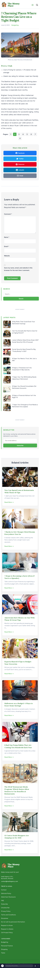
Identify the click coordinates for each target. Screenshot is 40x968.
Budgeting (15, 25)
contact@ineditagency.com (9, 881)
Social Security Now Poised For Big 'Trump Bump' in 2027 (24, 350)
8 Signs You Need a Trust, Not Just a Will (24, 359)
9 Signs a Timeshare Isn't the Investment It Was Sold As (22, 369)
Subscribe (20, 445)
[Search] (37, 5)
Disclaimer (4, 918)
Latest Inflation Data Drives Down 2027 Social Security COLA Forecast (25, 341)
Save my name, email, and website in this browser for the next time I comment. (18, 269)
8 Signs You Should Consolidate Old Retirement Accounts (24, 387)
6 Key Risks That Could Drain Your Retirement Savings (23, 322)
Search (21, 298)
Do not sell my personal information (13, 922)
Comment (8, 214)
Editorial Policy (6, 893)
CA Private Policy (7, 932)
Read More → (9, 502)
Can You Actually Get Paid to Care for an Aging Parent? (24, 332)
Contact (4, 890)
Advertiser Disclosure (8, 897)
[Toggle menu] (32, 5)
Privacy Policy (5, 911)
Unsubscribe (5, 908)
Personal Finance (7, 946)
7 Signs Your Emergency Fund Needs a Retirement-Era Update (25, 405)
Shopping (4, 949)
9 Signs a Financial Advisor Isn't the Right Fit (24, 396)
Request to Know (7, 925)
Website (7, 256)
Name (6, 237)
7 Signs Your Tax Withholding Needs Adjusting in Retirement (24, 378)
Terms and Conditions (8, 915)
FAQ (2, 900)
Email (6, 246)
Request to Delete (7, 929)
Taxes (3, 953)
